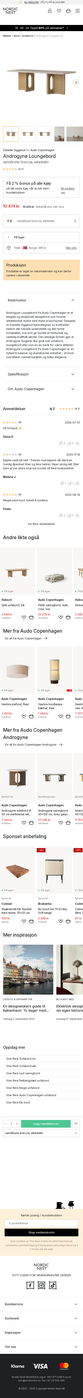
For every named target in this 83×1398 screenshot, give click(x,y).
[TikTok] (52, 1284)
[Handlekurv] (68, 10)
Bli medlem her (68, 190)
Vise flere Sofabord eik (21, 1066)
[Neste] (76, 82)
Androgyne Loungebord (49, 35)
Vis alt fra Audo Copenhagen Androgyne (31, 744)
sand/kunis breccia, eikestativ (24, 1133)
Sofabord (27, 35)
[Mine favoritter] (59, 10)
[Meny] (77, 10)
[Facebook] (30, 1284)
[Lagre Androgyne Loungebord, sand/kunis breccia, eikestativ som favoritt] (76, 1124)
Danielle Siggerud (14, 150)
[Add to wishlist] (24, 617)
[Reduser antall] (5, 1124)
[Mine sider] (49, 10)
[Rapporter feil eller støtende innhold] (77, 443)
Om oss (10, 1347)
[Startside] (10, 11)
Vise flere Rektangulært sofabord (27, 1080)
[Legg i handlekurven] (31, 617)
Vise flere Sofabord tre (21, 1058)
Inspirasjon (12, 1332)
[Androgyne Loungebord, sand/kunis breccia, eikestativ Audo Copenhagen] (41, 82)
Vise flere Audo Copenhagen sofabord (31, 1095)
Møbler (7, 35)
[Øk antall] (16, 1124)
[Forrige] (7, 82)
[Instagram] (41, 1284)
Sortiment (12, 1318)
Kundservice (14, 1304)
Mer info (71, 247)
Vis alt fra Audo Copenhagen (23, 638)
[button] (13, 169)
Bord (16, 35)
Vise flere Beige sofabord (22, 1087)
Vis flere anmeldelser (41, 524)
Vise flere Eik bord (18, 1102)
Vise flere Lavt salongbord (23, 1073)
